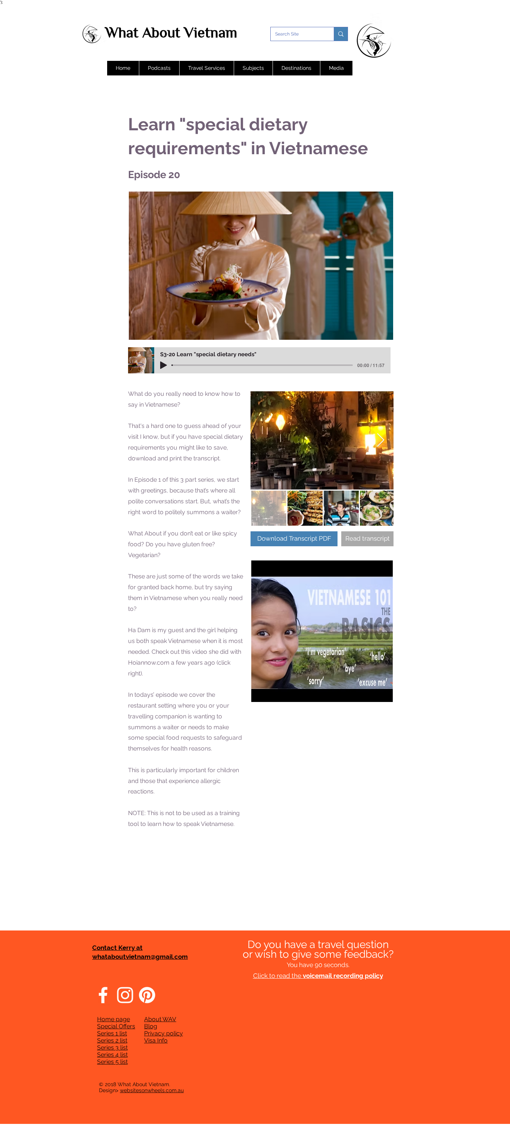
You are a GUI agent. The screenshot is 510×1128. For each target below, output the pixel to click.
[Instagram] (125, 995)
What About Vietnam (171, 32)
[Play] (163, 365)
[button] (159, 68)
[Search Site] (341, 34)
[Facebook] (103, 995)
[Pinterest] (147, 995)
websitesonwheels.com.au (152, 1090)
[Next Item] (380, 440)
